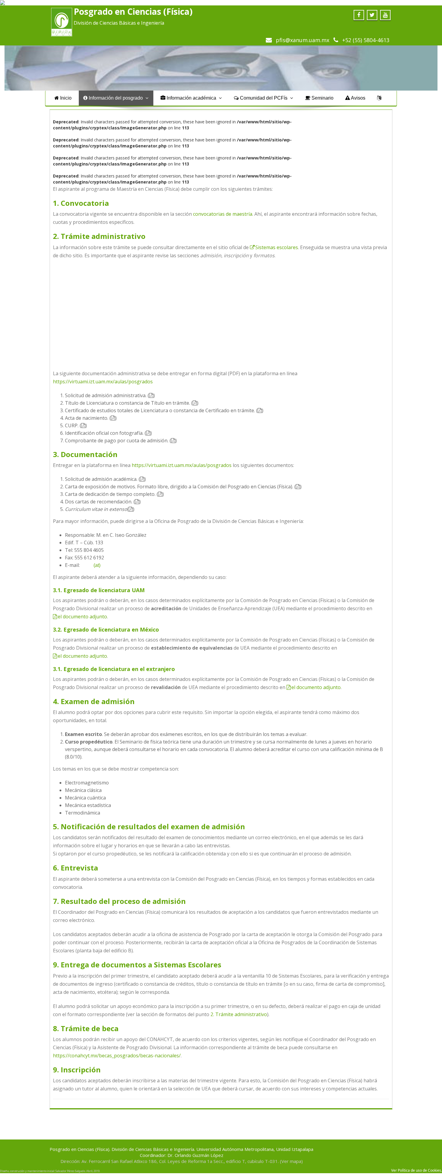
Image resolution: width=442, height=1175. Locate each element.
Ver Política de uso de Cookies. (416, 1170)
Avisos (357, 97)
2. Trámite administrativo (238, 1014)
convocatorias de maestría (222, 214)
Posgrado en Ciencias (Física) (133, 11)
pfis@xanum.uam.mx (301, 40)
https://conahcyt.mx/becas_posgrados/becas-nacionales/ (117, 1055)
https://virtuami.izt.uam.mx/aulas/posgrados (103, 381)
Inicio (65, 97)
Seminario (321, 97)
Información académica (191, 97)
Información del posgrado (115, 97)
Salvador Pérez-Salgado (70, 1171)
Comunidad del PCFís (264, 97)
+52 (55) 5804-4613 (365, 40)
